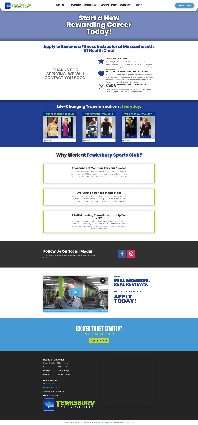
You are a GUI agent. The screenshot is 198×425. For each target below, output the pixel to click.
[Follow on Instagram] (131, 254)
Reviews (114, 6)
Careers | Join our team (51, 387)
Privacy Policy (130, 422)
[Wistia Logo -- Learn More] (102, 310)
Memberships (76, 6)
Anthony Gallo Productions (104, 422)
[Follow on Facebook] (122, 254)
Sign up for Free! (99, 340)
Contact (139, 6)
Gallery (65, 6)
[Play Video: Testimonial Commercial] (75, 292)
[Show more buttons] (106, 310)
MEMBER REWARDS (127, 6)
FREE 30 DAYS (184, 5)
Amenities (105, 6)
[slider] (73, 310)
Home (58, 6)
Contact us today (48, 383)
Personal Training (91, 6)
